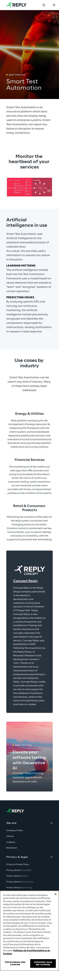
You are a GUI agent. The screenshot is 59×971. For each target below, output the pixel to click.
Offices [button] (10, 836)
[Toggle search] (44, 5)
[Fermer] (55, 894)
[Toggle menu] (54, 5)
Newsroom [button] (11, 848)
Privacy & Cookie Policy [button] (17, 864)
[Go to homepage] (16, 5)
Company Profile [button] (14, 831)
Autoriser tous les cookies (43, 963)
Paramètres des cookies (15, 963)
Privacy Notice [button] (18, 870)
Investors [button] (10, 842)
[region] (29, 931)
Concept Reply (25, 581)
